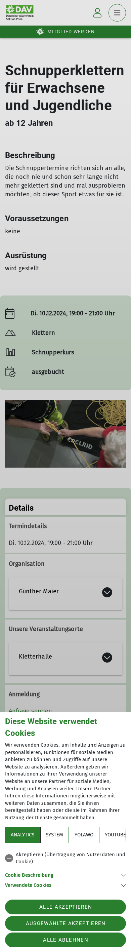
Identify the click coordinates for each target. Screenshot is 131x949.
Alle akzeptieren (65, 907)
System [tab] (54, 835)
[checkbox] (65, 858)
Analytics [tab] (22, 835)
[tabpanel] (65, 868)
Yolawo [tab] (84, 835)
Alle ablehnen (65, 940)
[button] (65, 874)
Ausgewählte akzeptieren (66, 923)
